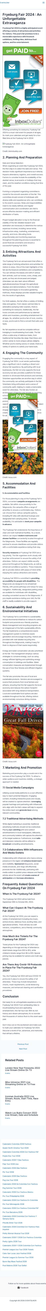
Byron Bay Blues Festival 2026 (15, 1261)
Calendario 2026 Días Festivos (15, 1168)
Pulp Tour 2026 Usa (10, 1164)
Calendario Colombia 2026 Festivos (17, 1144)
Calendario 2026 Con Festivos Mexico (18, 1192)
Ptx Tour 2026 (8, 1172)
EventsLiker (4, 3)
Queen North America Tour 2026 (16, 1148)
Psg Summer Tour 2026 (12, 1188)
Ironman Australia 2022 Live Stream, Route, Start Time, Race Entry (21, 1098)
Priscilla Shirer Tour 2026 (12, 1223)
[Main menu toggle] (43, 2)
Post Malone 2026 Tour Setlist (15, 1265)
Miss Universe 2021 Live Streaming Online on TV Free (20, 1083)
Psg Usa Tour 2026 (10, 1180)
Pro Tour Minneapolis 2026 (13, 1204)
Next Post (23, 1049)
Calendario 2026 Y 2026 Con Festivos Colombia (22, 1237)
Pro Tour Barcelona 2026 (12, 1212)
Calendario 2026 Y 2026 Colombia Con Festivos (22, 1245)
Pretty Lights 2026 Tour (12, 1241)
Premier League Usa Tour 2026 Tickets (18, 1249)
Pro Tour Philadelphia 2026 (13, 1196)
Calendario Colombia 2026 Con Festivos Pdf (20, 1152)
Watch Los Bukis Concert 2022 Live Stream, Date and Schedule (21, 1113)
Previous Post (23, 1044)
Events (7, 1073)
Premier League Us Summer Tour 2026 (18, 1257)
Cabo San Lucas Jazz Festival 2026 (17, 1253)
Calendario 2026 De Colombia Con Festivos (20, 1184)
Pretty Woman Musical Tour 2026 (16, 1233)
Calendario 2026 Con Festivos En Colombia (20, 1200)
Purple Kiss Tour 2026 (11, 1156)
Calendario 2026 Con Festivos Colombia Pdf (20, 1208)
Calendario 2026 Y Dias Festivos (16, 1160)
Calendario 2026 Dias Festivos (15, 1176)
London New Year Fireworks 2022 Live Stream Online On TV (22, 1069)
